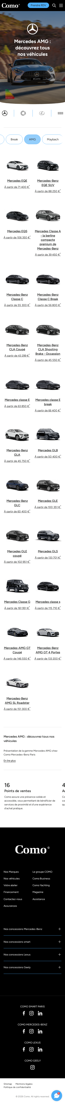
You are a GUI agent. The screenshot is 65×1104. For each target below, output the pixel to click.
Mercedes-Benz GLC (17, 503)
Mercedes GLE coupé (17, 553)
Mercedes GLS (48, 551)
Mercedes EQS (17, 231)
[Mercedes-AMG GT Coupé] (17, 631)
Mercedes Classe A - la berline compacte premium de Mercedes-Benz (48, 239)
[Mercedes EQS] (17, 214)
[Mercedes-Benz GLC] (17, 484)
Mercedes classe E (17, 400)
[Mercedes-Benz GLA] (17, 434)
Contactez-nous (13, 899)
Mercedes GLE (48, 501)
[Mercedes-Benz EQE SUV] (47, 164)
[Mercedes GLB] (47, 434)
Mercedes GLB (48, 450)
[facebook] (24, 1012)
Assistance (38, 899)
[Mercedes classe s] (47, 585)
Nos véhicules (12, 878)
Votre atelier (11, 885)
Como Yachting (41, 885)
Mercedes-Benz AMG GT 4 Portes (48, 650)
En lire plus (10, 760)
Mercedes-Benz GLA (17, 452)
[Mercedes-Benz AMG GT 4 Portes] (47, 631)
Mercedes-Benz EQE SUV (47, 183)
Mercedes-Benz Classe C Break (47, 297)
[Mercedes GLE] (47, 484)
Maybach (53, 139)
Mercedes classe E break (47, 402)
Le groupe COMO (42, 871)
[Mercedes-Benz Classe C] (17, 278)
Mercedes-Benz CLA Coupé (17, 347)
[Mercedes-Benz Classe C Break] (47, 278)
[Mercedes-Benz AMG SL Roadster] (17, 682)
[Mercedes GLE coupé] (17, 535)
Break (14, 139)
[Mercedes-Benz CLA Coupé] (17, 328)
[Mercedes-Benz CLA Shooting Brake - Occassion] (47, 328)
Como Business (41, 878)
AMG (32, 139)
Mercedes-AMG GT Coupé (17, 650)
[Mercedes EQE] (17, 164)
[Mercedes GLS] (47, 535)
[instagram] (31, 1012)
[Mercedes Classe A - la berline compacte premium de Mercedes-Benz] (47, 214)
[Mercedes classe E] (17, 383)
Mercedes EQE (17, 180)
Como (27, 1096)
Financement (11, 892)
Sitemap (8, 1083)
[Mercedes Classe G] (17, 585)
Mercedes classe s (48, 602)
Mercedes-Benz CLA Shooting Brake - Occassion (47, 349)
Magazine (37, 892)
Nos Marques (11, 871)
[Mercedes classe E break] (47, 383)
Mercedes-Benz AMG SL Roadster (17, 701)
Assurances (10, 905)
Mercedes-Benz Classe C (17, 297)
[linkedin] (40, 1012)
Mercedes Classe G (17, 602)
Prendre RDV (38, 5)
